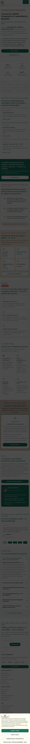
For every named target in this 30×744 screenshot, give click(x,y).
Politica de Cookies (7, 742)
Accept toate (15, 730)
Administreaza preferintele (15, 738)
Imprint (25, 742)
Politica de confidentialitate (17, 742)
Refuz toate (15, 734)
